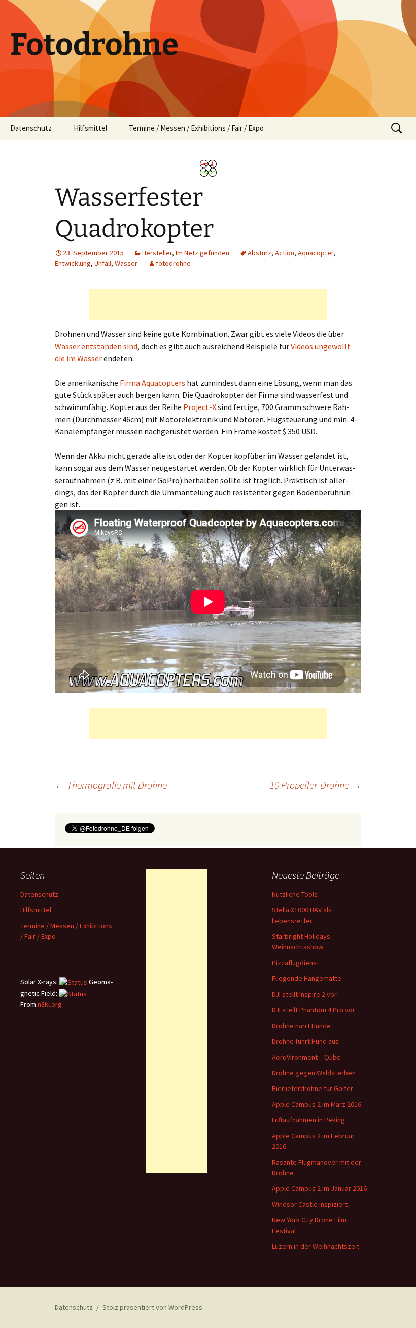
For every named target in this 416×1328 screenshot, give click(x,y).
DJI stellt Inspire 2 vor (304, 994)
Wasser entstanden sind (96, 346)
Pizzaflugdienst (295, 962)
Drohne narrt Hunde (301, 1025)
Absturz (259, 252)
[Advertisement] (208, 304)
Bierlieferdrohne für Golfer (312, 1088)
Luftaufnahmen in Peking (308, 1120)
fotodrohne (173, 263)
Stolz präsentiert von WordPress (152, 1307)
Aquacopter (315, 252)
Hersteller (157, 252)
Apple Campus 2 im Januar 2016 (319, 1188)
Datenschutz (31, 128)
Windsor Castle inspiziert (310, 1204)
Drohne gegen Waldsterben (314, 1072)
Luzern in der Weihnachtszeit (315, 1246)
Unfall (102, 263)
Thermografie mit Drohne (111, 784)
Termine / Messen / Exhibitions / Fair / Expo (196, 128)
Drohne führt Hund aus (305, 1041)
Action (284, 252)
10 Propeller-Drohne (315, 784)
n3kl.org (50, 1004)
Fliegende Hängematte (306, 978)
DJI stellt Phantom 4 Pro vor (313, 1009)
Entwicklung (73, 263)
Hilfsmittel (90, 128)
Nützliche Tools (295, 894)
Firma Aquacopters (152, 383)
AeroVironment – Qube (306, 1057)
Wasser (126, 263)
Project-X (199, 407)
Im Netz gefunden (202, 252)
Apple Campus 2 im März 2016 (316, 1104)
